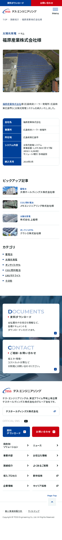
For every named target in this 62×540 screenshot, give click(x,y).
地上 (22, 33)
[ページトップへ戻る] (52, 502)
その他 (8, 280)
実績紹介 (14, 19)
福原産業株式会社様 (32, 19)
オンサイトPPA (12, 264)
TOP (5, 19)
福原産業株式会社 (12, 104)
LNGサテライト (13, 275)
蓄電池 (9, 254)
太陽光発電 (9, 33)
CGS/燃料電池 (13, 270)
